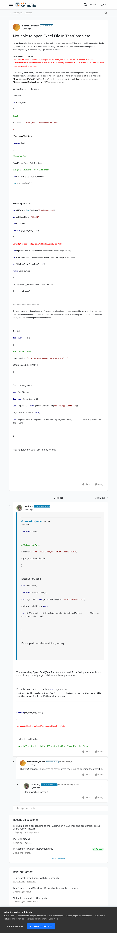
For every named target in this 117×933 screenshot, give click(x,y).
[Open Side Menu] (11, 5)
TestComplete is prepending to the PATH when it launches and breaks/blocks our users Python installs (56, 827)
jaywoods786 (32, 901)
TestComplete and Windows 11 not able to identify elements (45, 888)
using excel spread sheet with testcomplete (36, 878)
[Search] (85, 4)
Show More (60, 858)
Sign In (103, 4)
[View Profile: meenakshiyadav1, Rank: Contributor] (16, 27)
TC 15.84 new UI (21, 838)
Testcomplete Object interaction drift (33, 848)
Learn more (53, 919)
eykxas (28, 842)
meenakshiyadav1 (30, 25)
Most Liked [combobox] (101, 497)
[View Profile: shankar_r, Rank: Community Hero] (19, 508)
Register (93, 4)
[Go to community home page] (26, 4)
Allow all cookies (41, 926)
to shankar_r (65, 761)
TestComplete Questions (22, 13)
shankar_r (28, 506)
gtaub (29, 891)
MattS (28, 852)
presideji (31, 881)
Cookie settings (15, 926)
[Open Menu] (106, 13)
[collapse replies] (10, 506)
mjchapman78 (32, 832)
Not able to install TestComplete (30, 898)
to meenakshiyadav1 (68, 784)
